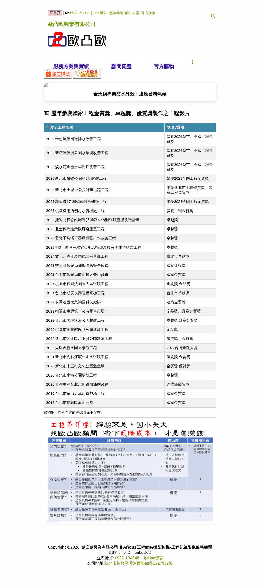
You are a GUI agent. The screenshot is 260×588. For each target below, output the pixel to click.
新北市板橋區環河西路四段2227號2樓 (138, 563)
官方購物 (148, 13)
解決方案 (132, 13)
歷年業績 (116, 13)
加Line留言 (153, 558)
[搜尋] (213, 16)
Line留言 (100, 13)
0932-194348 (79, 13)
